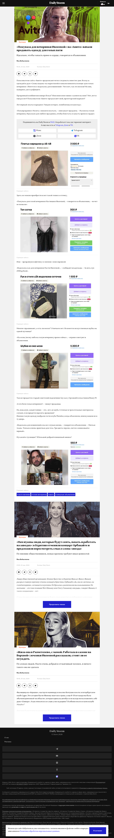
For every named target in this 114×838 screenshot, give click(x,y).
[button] (3, 4)
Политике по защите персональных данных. (94, 788)
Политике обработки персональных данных (39, 831)
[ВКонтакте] (57, 762)
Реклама (7, 742)
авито (51, 494)
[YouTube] (57, 756)
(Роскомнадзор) (100, 782)
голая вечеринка (39, 494)
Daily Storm (57, 3)
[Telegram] (57, 749)
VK (71, 125)
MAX (52, 122)
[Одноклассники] (57, 769)
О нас (6, 737)
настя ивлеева (23, 494)
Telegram (59, 125)
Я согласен (97, 831)
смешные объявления (65, 494)
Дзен (66, 125)
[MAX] (57, 776)
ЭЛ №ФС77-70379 (22, 784)
